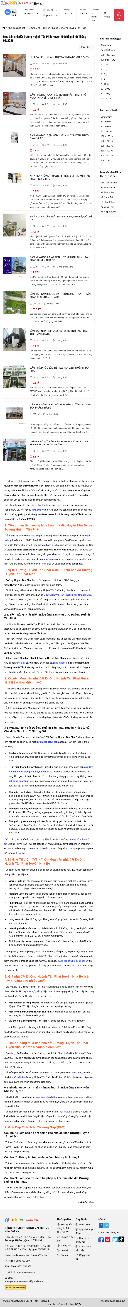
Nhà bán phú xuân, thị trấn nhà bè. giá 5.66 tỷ (59, 57)
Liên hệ (64, 1250)
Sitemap (64, 1255)
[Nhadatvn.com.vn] (17, 5)
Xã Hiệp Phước (108, 211)
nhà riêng (77, 1072)
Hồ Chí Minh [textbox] (49, 10)
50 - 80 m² (106, 126)
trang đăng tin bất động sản (71, 960)
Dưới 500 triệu (108, 50)
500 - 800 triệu (108, 55)
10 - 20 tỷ (105, 89)
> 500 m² (105, 160)
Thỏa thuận (106, 45)
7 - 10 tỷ (105, 84)
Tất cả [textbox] (66, 13)
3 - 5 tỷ (104, 74)
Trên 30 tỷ (106, 98)
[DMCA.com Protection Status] (15, 1288)
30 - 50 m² (106, 121)
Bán (8, 12)
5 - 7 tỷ (104, 79)
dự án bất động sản (47, 741)
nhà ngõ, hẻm (34, 991)
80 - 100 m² (106, 131)
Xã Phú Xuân (107, 202)
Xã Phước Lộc (108, 192)
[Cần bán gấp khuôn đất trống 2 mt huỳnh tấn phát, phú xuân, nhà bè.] (14, 303)
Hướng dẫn (64, 1219)
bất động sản (16, 781)
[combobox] (29, 13)
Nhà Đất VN (38, 509)
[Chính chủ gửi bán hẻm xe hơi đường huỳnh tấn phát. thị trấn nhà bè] (14, 450)
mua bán (48, 559)
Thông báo (65, 1245)
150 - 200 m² (107, 141)
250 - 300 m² (107, 150)
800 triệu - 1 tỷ (108, 59)
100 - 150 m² (107, 136)
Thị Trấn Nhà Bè (109, 182)
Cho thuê (14, 13)
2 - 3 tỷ (104, 69)
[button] (35, 3)
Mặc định (86, 47)
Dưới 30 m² (106, 117)
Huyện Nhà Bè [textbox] (50, 15)
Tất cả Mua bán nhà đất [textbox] (30, 13)
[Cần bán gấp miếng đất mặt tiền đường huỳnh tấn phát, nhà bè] (14, 414)
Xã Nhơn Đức (107, 197)
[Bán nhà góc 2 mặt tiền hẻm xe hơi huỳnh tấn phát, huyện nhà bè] (14, 266)
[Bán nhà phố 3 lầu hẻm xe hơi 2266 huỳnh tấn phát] (14, 377)
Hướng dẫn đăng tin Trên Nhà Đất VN (64, 1228)
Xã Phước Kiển (108, 187)
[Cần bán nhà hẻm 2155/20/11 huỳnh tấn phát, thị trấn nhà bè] (14, 340)
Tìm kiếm (118, 17)
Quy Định (81, 1219)
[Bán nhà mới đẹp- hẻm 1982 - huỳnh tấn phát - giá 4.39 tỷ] (14, 138)
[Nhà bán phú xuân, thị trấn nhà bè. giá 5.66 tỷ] (14, 66)
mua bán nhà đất (45, 1097)
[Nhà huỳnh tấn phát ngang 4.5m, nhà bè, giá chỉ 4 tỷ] (14, 226)
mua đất (68, 1111)
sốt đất (21, 662)
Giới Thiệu (84, 1224)
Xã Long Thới (107, 207)
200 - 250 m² (107, 146)
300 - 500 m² (107, 155)
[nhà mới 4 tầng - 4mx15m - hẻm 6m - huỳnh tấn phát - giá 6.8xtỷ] (14, 178)
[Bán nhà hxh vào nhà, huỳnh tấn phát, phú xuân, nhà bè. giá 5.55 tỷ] (14, 104)
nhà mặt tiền (60, 662)
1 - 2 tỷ (104, 64)
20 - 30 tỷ (105, 93)
